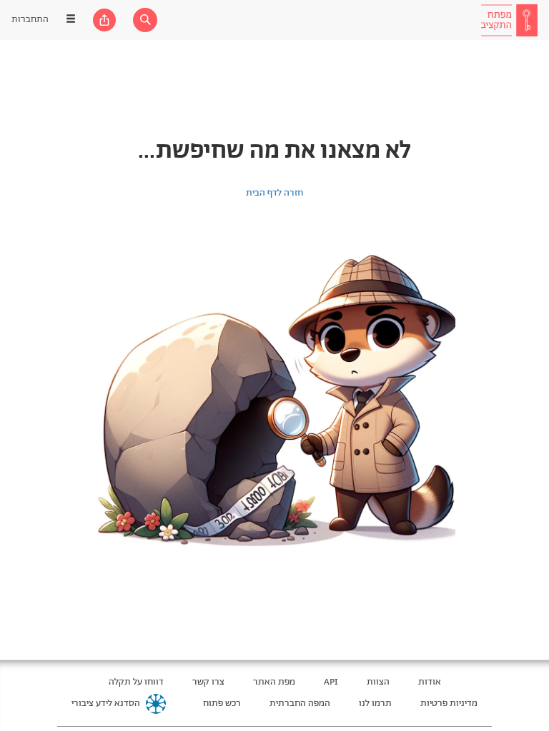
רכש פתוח (222, 703)
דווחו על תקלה (136, 682)
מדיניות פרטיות (449, 703)
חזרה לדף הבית (274, 193)
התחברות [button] (30, 19)
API (331, 682)
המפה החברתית (299, 703)
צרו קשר (208, 682)
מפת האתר (274, 682)
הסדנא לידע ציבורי (105, 703)
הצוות (378, 682)
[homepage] (509, 20)
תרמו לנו (375, 703)
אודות (429, 682)
